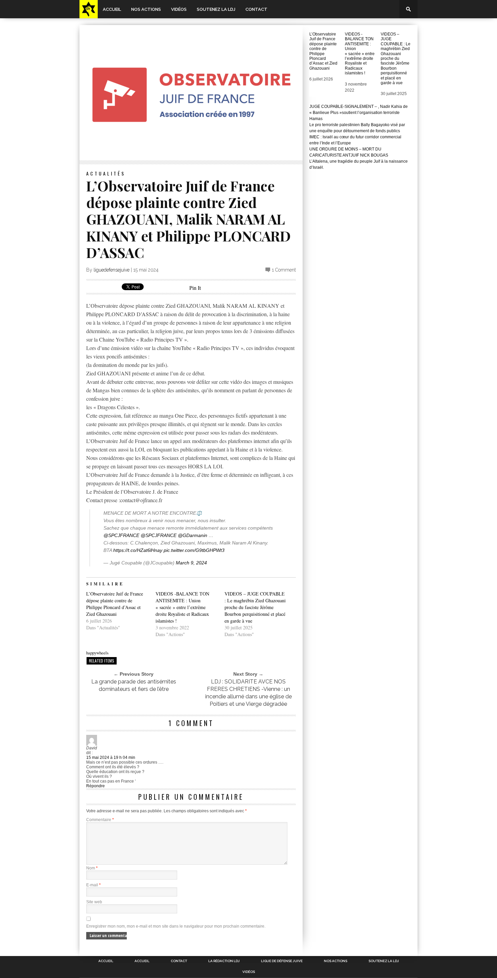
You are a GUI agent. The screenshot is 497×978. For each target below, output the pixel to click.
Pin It (195, 287)
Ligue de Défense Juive (282, 961)
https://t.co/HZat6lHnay (137, 550)
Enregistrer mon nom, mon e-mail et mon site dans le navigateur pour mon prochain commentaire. (175, 926)
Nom (92, 868)
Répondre (95, 786)
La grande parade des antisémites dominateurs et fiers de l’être (133, 685)
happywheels (97, 653)
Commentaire (100, 819)
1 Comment (284, 270)
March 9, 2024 (191, 562)
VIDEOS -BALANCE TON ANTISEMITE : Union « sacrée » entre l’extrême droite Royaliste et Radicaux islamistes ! (182, 607)
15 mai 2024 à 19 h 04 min (110, 757)
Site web (94, 902)
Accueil (112, 9)
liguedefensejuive (111, 270)
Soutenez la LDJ (216, 9)
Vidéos (179, 9)
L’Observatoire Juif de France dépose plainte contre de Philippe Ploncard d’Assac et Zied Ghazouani (114, 603)
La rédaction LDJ (224, 961)
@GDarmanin (192, 535)
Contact (256, 9)
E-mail (93, 885)
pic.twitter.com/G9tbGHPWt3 (194, 550)
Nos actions (146, 9)
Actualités (105, 173)
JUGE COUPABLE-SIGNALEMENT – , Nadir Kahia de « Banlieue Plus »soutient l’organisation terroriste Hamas (358, 112)
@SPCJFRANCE (121, 535)
